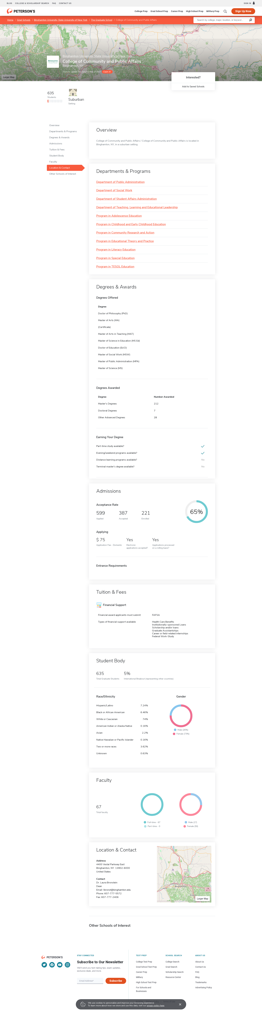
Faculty (53, 161)
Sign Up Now (243, 11)
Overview (54, 125)
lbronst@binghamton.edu (117, 890)
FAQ (54, 3)
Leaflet (226, 25)
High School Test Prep (146, 982)
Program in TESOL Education (115, 266)
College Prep (141, 11)
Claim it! (107, 71)
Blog (9, 3)
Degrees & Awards (59, 137)
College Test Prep (144, 962)
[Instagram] (67, 964)
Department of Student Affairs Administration (126, 199)
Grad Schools (23, 20)
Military (139, 977)
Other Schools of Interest (62, 174)
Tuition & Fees (57, 149)
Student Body (56, 155)
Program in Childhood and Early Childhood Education (131, 224)
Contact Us (200, 967)
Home (10, 20)
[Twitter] (44, 964)
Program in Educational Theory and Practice (125, 241)
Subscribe (115, 980)
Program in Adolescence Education (119, 216)
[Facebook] (52, 964)
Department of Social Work (114, 190)
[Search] (225, 11)
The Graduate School (101, 20)
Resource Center (173, 977)
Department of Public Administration (120, 182)
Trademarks (201, 982)
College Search (172, 962)
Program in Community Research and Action (125, 233)
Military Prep (212, 11)
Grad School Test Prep (146, 967)
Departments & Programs (63, 131)
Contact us (65, 3)
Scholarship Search (175, 972)
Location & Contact (59, 167)
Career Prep (177, 11)
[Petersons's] (21, 11)
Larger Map (8, 77)
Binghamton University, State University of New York (60, 20)
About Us (199, 962)
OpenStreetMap (241, 25)
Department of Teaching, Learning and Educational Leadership (137, 207)
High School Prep (194, 11)
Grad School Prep (159, 11)
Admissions (55, 143)
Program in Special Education (115, 258)
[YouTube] (59, 964)
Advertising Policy (203, 987)
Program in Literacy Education (116, 249)
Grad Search (171, 967)
